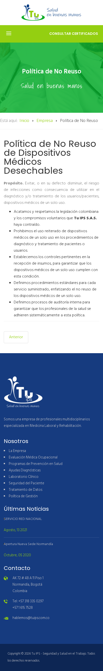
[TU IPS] (51, 12)
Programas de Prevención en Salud (35, 464)
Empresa (44, 120)
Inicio (24, 120)
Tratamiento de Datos (25, 490)
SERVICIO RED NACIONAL (23, 519)
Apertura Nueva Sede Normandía (28, 544)
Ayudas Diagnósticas (24, 470)
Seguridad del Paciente (26, 483)
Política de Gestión (23, 496)
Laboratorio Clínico (23, 477)
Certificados (73, 33)
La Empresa (17, 451)
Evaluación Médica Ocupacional (33, 457)
